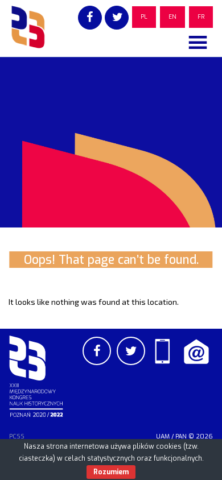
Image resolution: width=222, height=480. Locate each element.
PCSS (16, 436)
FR (201, 16)
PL (144, 16)
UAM (163, 436)
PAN (181, 436)
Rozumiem (111, 472)
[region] (111, 142)
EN (172, 16)
